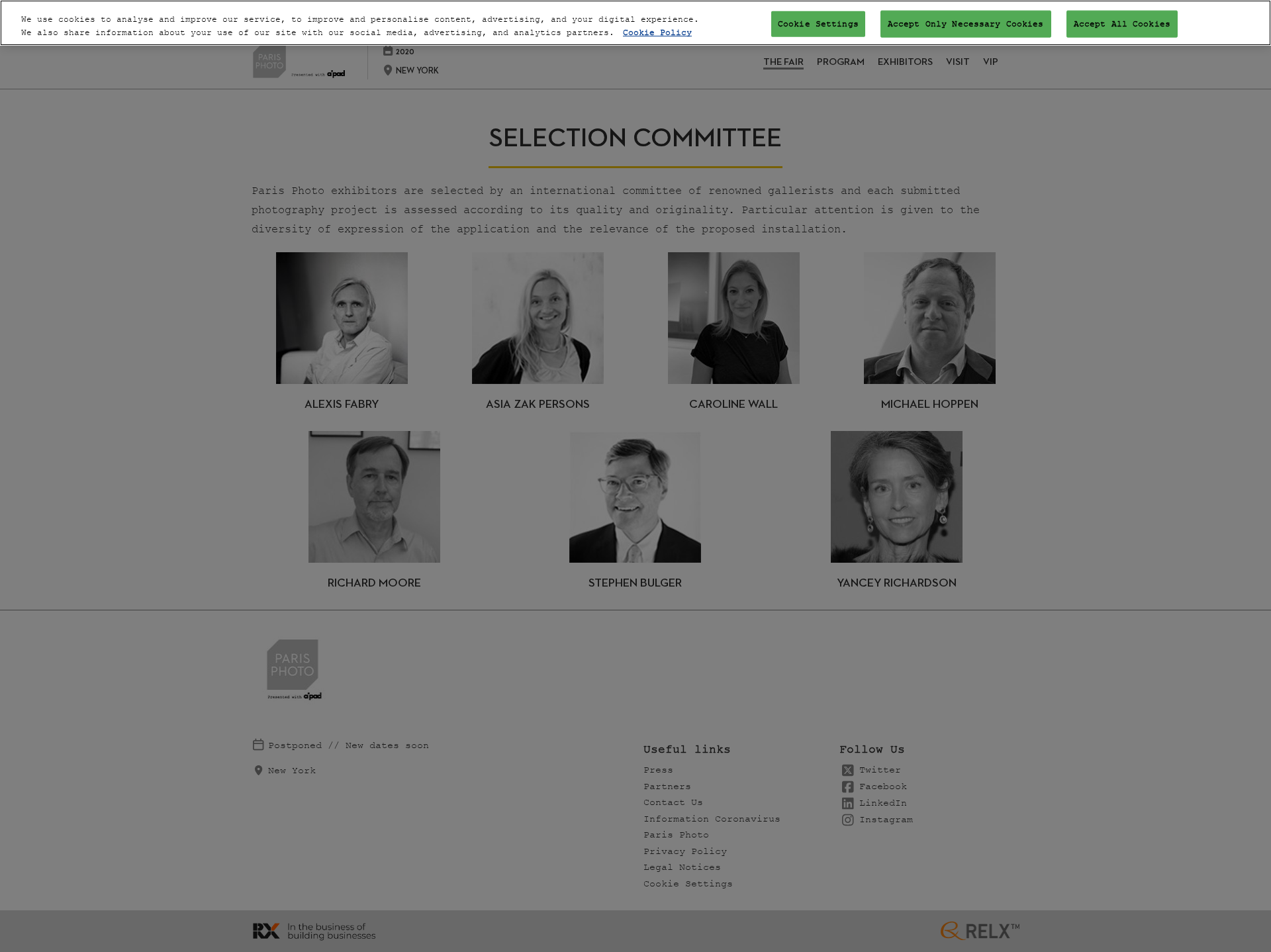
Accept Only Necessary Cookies (966, 23)
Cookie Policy (657, 33)
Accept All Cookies (1122, 23)
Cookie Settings (818, 23)
